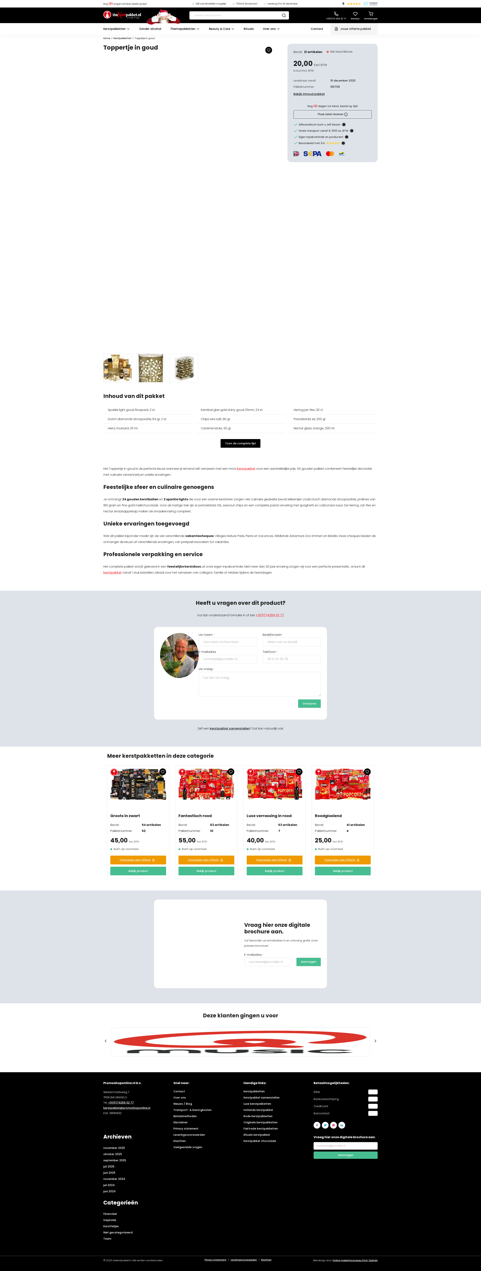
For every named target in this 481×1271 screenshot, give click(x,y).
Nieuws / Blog (182, 1104)
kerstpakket (246, 469)
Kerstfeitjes (111, 1226)
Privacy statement (185, 1128)
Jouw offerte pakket (355, 29)
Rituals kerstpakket (257, 1135)
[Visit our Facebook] (317, 1125)
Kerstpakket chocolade (260, 1141)
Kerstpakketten (114, 29)
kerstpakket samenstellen (230, 728)
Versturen (309, 703)
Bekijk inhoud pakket (309, 94)
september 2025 (114, 1160)
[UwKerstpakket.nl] (122, 15)
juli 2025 (108, 1166)
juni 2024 (109, 1191)
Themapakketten (182, 29)
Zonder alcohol (150, 29)
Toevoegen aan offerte (135, 860)
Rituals (249, 29)
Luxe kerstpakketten (257, 1104)
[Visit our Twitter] (325, 1125)
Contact (317, 29)
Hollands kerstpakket (258, 1110)
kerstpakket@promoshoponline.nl (126, 1108)
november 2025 (114, 1148)
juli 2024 (109, 1185)
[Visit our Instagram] (333, 1125)
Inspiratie (109, 1220)
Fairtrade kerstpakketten (261, 1128)
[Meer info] (344, 124)
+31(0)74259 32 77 (269, 615)
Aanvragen (308, 962)
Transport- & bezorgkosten (192, 1110)
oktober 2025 (112, 1154)
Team (107, 1239)
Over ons (269, 29)
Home (106, 38)
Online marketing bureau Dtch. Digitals (355, 1260)
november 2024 (114, 1179)
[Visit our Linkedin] (341, 1125)
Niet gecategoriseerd (118, 1232)
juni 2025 (109, 1173)
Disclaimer (180, 1122)
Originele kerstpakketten (261, 1122)
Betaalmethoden (185, 1116)
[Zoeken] (284, 15)
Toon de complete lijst (240, 443)
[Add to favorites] (268, 50)
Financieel (110, 1214)
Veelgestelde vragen (187, 1147)
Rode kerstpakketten (258, 1116)
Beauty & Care (219, 29)
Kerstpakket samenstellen (262, 1097)
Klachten (179, 1141)
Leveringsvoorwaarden (189, 1135)
